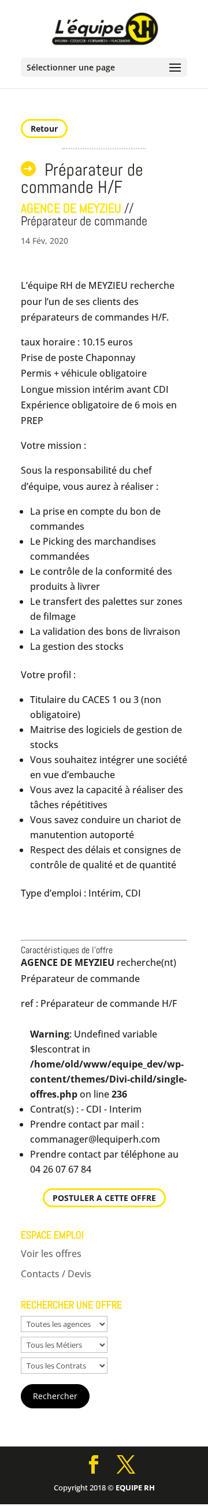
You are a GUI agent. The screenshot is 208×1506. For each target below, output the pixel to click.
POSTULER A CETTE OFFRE (104, 1197)
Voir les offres (51, 1253)
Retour (44, 128)
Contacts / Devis (56, 1273)
